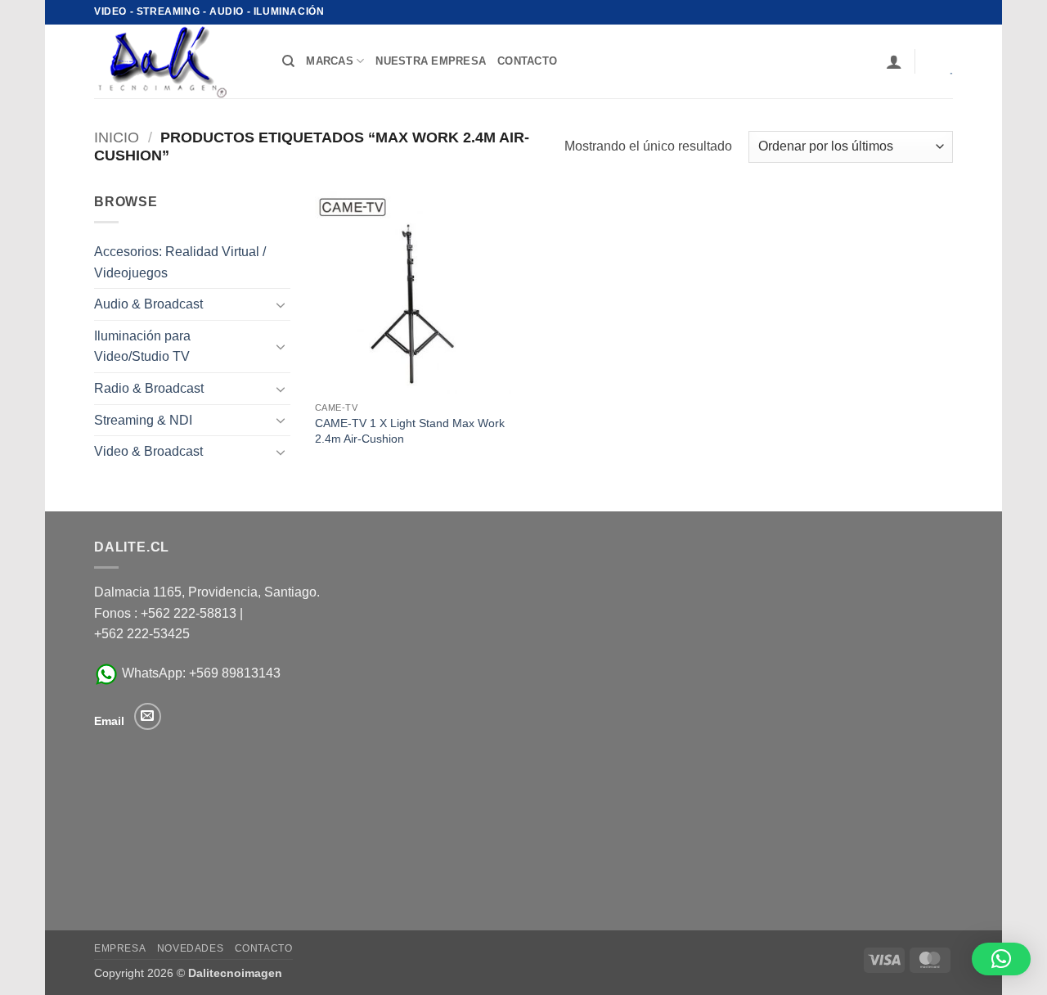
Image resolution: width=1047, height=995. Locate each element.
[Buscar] (288, 61)
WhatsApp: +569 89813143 (200, 673)
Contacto (264, 948)
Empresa (120, 948)
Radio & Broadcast (149, 388)
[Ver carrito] (940, 61)
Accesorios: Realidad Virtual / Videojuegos (180, 262)
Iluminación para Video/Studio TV (142, 346)
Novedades (190, 948)
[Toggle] (280, 304)
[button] (894, 61)
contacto (527, 61)
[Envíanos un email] (147, 716)
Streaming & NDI (143, 420)
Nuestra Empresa (430, 61)
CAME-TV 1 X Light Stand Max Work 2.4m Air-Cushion (410, 430)
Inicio (116, 137)
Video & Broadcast (148, 451)
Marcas (329, 61)
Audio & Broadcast (148, 304)
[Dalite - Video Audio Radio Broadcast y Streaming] (176, 61)
